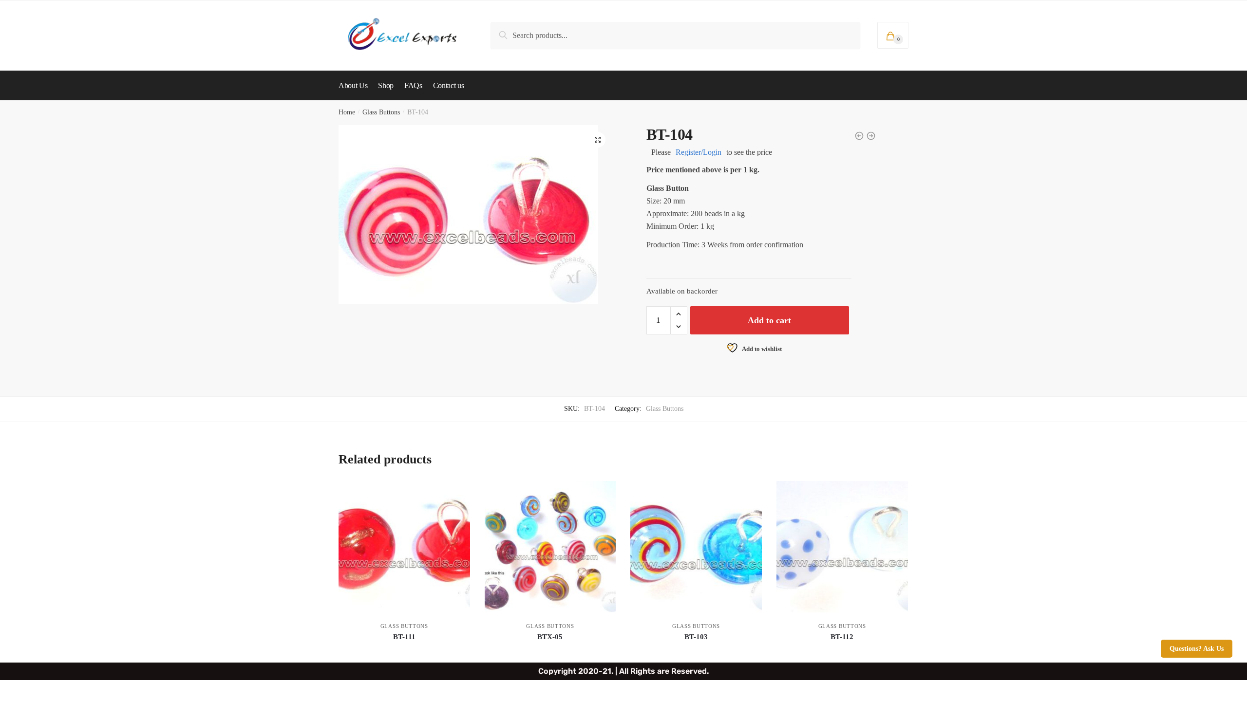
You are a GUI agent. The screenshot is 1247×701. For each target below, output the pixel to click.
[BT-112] (842, 546)
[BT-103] (696, 546)
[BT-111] (404, 546)
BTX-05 (550, 637)
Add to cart (769, 320)
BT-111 (404, 637)
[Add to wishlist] (458, 493)
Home (347, 112)
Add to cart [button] (404, 651)
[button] (597, 140)
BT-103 (696, 637)
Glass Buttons (381, 112)
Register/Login (698, 152)
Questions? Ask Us (1197, 648)
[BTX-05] (550, 546)
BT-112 (842, 637)
